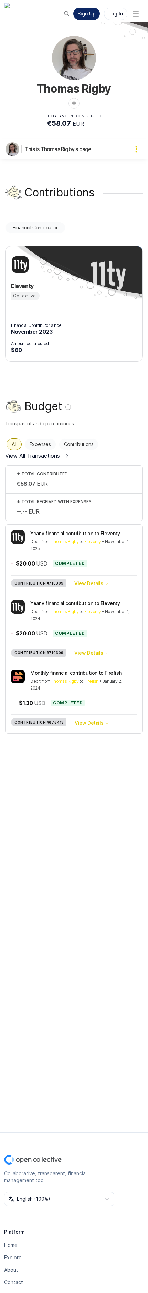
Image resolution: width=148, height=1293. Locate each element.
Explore (13, 1257)
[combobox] (59, 1199)
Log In (115, 14)
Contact (13, 1282)
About (11, 1270)
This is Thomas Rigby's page (58, 149)
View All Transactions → (36, 455)
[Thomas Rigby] (14, 149)
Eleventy (92, 541)
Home (11, 1245)
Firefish (91, 681)
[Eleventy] (19, 264)
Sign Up (86, 14)
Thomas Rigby (65, 541)
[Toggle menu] (135, 14)
